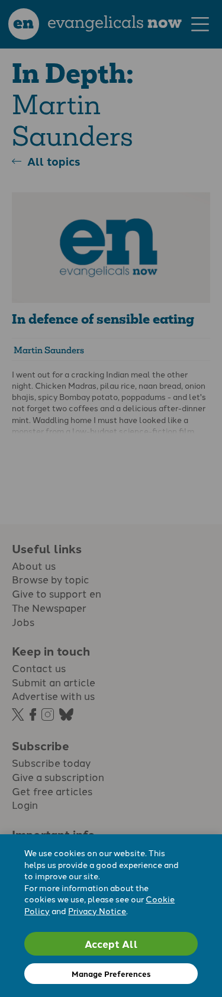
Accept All (111, 943)
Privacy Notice (97, 911)
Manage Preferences (111, 973)
